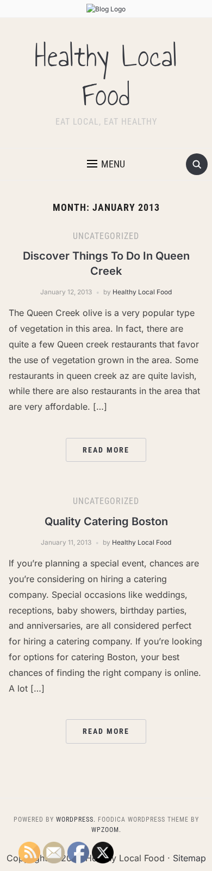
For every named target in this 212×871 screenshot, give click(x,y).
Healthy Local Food (106, 76)
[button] (106, 164)
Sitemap (189, 858)
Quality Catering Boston (106, 521)
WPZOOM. (106, 830)
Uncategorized (106, 236)
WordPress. (76, 819)
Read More (106, 450)
